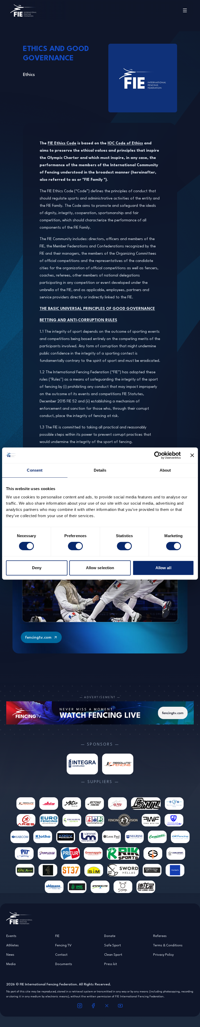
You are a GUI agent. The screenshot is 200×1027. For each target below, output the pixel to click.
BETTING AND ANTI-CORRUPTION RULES (78, 320)
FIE (57, 936)
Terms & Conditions (168, 945)
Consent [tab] (34, 470)
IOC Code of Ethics (125, 143)
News (10, 954)
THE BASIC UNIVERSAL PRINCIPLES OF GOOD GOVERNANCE (97, 308)
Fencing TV (63, 945)
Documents (63, 964)
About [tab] (165, 470)
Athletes (12, 945)
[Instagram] (79, 1005)
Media (11, 964)
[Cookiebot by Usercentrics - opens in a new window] (158, 455)
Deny (36, 568)
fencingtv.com (38, 637)
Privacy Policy (163, 954)
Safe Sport (112, 945)
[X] (106, 1005)
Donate (109, 936)
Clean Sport (113, 954)
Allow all (163, 568)
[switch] (75, 546)
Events (11, 936)
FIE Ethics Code (62, 143)
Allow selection (100, 568)
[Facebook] (93, 1005)
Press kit (110, 964)
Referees (160, 936)
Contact (61, 954)
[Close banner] (192, 455)
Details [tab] (100, 470)
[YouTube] (120, 1005)
